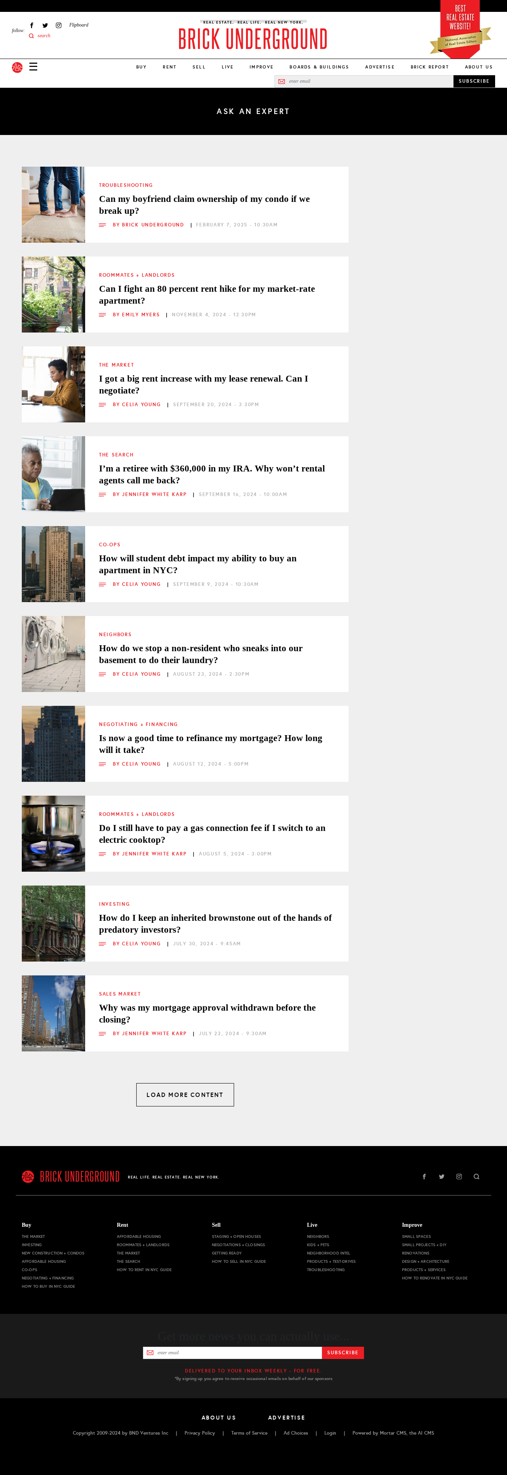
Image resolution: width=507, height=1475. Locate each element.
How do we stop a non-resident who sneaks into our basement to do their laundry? (201, 654)
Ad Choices (296, 1433)
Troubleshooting (126, 185)
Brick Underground (154, 225)
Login (330, 1433)
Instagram (58, 25)
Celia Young (142, 404)
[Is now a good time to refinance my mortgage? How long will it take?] (53, 737)
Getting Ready (227, 1253)
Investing (114, 904)
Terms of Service (249, 1433)
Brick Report (430, 67)
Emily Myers (142, 315)
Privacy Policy (200, 1433)
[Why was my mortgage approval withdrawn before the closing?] (53, 1007)
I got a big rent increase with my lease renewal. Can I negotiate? (203, 384)
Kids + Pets (318, 1244)
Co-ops (109, 545)
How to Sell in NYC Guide (239, 1261)
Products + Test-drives (331, 1261)
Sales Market (120, 994)
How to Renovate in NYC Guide (434, 1278)
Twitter (45, 25)
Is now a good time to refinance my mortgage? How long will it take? (210, 744)
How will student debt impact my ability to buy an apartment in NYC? (198, 564)
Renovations (416, 1253)
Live (228, 67)
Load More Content (185, 1095)
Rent (170, 67)
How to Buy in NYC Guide (48, 1286)
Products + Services (424, 1269)
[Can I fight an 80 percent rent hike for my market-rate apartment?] (53, 288)
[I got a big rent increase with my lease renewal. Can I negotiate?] (53, 378)
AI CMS (426, 1433)
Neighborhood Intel (329, 1253)
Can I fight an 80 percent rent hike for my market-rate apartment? (207, 295)
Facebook (31, 25)
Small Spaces (416, 1236)
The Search (116, 455)
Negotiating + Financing (138, 724)
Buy (141, 67)
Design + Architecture (425, 1261)
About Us (479, 67)
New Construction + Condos (53, 1253)
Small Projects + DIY (424, 1244)
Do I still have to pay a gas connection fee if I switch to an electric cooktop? (212, 834)
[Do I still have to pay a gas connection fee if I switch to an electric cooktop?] (53, 827)
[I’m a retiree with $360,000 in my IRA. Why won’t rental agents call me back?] (53, 468)
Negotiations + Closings (238, 1244)
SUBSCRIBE (474, 81)
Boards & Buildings (319, 67)
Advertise (380, 67)
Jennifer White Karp (155, 494)
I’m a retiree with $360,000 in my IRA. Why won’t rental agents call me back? (212, 474)
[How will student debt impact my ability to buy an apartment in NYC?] (53, 557)
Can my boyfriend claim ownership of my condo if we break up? (204, 205)
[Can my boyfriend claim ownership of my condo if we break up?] (53, 198)
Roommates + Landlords (137, 275)
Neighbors (115, 634)
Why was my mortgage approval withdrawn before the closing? (207, 1014)
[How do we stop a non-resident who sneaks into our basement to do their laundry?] (53, 647)
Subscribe (342, 1353)
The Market (116, 365)
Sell (199, 67)
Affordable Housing (44, 1261)
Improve (262, 67)
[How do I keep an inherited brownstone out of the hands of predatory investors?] (53, 917)
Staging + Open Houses (236, 1236)
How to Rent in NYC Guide (144, 1269)
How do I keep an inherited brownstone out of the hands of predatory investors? (215, 924)
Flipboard (78, 25)
